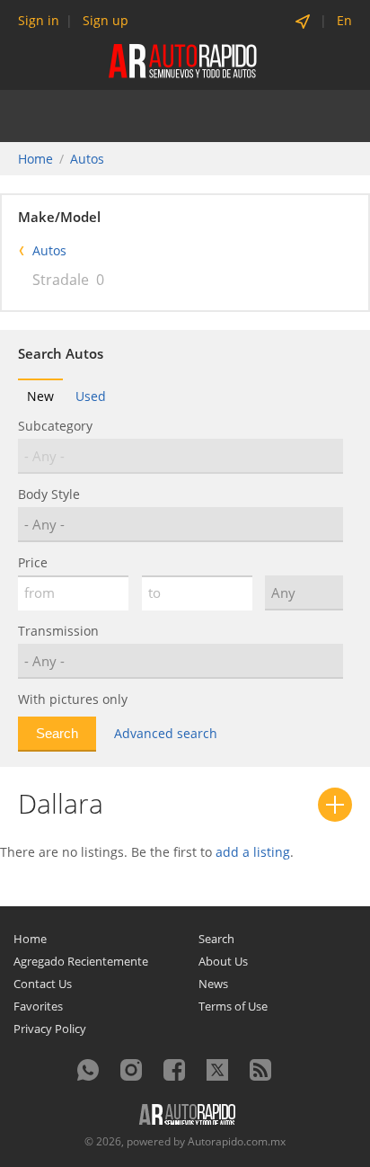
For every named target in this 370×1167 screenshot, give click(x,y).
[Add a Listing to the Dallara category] (335, 805)
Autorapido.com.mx (237, 1141)
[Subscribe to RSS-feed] (260, 1070)
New (40, 396)
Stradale (60, 280)
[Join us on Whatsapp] (88, 1070)
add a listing (253, 851)
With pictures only (73, 699)
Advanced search (165, 733)
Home (35, 158)
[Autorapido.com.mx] (184, 59)
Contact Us (42, 983)
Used (90, 396)
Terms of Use (233, 1006)
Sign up (105, 20)
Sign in (38, 20)
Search (216, 939)
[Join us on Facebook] (174, 1070)
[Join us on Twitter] (217, 1070)
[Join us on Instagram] (131, 1070)
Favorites (38, 1006)
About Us (223, 961)
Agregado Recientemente (80, 961)
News (213, 983)
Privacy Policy (49, 1028)
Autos (87, 158)
